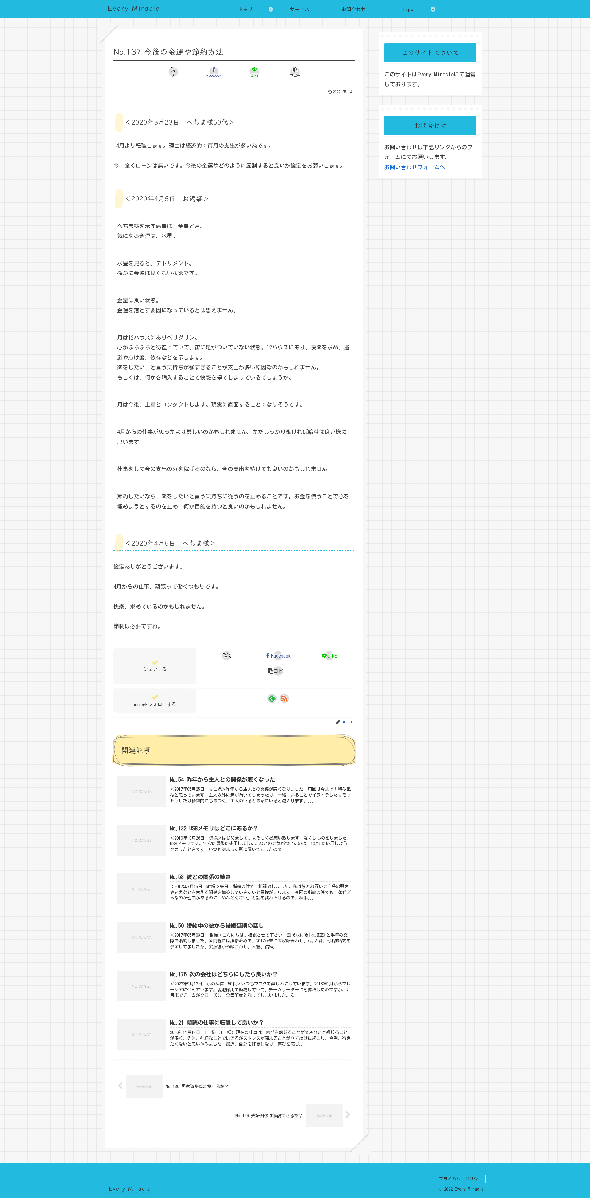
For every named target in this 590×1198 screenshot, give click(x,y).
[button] (295, 72)
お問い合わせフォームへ (414, 167)
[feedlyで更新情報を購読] (272, 698)
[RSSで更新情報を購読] (284, 698)
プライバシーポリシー (460, 1179)
